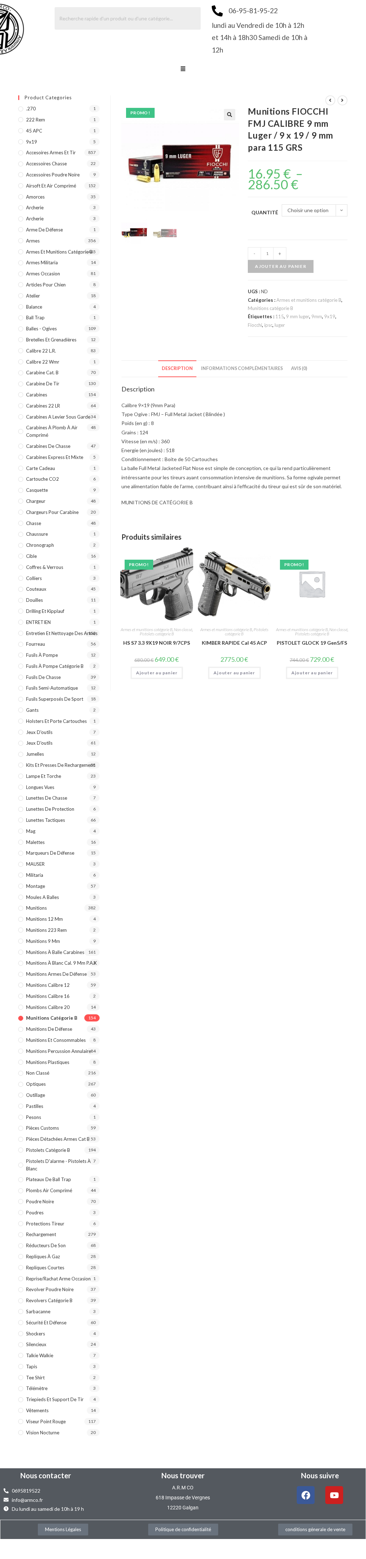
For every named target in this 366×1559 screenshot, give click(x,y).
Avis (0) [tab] (299, 368)
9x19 (329, 316)
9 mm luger (297, 316)
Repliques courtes (45, 1267)
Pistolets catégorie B (157, 633)
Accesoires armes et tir (51, 152)
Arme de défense (44, 230)
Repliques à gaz (43, 1256)
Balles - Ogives (41, 328)
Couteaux (36, 589)
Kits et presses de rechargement (60, 765)
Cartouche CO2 (42, 479)
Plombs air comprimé (49, 1190)
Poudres (35, 1212)
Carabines (36, 395)
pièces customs (42, 1128)
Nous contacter (45, 1475)
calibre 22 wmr (42, 362)
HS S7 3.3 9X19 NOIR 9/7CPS (156, 643)
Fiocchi (255, 325)
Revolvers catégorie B (49, 1300)
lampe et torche (43, 776)
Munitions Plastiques (47, 1062)
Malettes (35, 842)
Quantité (264, 212)
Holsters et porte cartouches (56, 721)
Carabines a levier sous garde (58, 417)
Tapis (31, 1366)
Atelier (33, 296)
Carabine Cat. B (42, 372)
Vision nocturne (42, 1432)
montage (35, 886)
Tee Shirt (35, 1377)
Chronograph (40, 545)
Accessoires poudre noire (53, 175)
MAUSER (35, 864)
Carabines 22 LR (43, 406)
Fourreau (35, 644)
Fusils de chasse (43, 677)
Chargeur (35, 501)
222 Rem (35, 120)
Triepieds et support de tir (55, 1399)
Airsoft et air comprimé (51, 186)
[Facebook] (306, 1495)
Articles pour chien (46, 285)
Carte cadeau (40, 468)
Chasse (33, 523)
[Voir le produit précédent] (330, 100)
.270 (31, 108)
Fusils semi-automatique (52, 688)
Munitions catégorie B (270, 308)
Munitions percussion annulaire (58, 1051)
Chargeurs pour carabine (52, 512)
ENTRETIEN (38, 622)
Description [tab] (177, 368)
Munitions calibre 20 (48, 1007)
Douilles (34, 600)
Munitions (36, 908)
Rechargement (41, 1234)
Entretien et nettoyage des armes (61, 633)
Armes (33, 241)
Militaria (34, 875)
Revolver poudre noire (50, 1289)
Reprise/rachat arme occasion (58, 1278)
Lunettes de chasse (46, 798)
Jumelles (35, 754)
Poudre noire (40, 1201)
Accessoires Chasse (46, 163)
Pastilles (34, 1106)
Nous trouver (183, 1475)
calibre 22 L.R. (41, 351)
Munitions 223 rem (46, 930)
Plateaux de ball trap (48, 1179)
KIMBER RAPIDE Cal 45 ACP (234, 643)
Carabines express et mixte (54, 457)
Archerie (35, 207)
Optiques (36, 1084)
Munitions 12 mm (44, 919)
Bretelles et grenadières (51, 340)
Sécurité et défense (46, 1322)
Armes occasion (43, 273)
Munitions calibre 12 (48, 985)
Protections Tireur (45, 1223)
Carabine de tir (42, 383)
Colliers (34, 578)
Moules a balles (42, 897)
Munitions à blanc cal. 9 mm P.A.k (61, 963)
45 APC (34, 131)
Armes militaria (42, 262)
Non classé (183, 629)
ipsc (268, 325)
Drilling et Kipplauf (45, 611)
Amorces (35, 197)
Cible (31, 556)
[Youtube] (334, 1495)
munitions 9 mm (43, 941)
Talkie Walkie (39, 1355)
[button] (182, 69)
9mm (316, 316)
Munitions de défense (49, 1029)
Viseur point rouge (46, 1421)
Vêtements (37, 1410)
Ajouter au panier (280, 266)
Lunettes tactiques (45, 820)
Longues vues (40, 787)
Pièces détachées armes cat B (58, 1139)
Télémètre (36, 1388)
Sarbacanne (38, 1311)
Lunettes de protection (50, 809)
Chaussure (37, 534)
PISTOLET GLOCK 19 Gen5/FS (312, 643)
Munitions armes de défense (56, 974)
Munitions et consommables (56, 1040)
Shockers (35, 1333)
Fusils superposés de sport (54, 699)
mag (30, 831)
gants (32, 710)
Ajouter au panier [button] (156, 672)
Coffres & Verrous (44, 567)
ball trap (35, 317)
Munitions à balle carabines (55, 952)
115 (279, 316)
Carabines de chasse (48, 446)
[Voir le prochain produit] (342, 100)
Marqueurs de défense (50, 853)
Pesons (33, 1117)
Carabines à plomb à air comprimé (51, 431)
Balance (34, 307)
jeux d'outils (39, 732)
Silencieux (36, 1344)
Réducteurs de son (46, 1245)
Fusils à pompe (42, 655)
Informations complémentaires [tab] (242, 368)
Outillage (35, 1095)
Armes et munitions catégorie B (308, 300)
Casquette (37, 490)
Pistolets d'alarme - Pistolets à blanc (58, 1164)
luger (280, 325)
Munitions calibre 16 (48, 996)
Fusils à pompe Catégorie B (55, 666)
